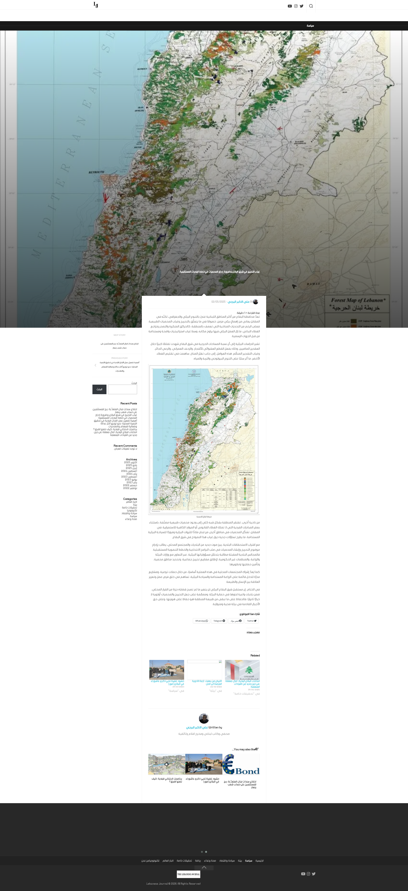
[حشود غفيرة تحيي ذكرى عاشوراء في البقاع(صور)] (166, 670)
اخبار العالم (131, 502)
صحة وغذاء (131, 519)
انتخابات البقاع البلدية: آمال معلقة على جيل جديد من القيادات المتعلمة (242, 684)
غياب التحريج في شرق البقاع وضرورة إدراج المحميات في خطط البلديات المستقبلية (116, 416)
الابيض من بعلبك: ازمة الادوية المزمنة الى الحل (207, 682)
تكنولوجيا (154, 860)
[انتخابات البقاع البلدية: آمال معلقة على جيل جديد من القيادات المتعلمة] (242, 670)
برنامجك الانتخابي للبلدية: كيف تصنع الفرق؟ (167, 780)
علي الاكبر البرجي (239, 301)
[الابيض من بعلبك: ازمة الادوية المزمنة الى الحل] (204, 670)
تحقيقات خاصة (184, 860)
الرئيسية (259, 860)
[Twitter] (301, 6)
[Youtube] (290, 6)
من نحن (145, 860)
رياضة (198, 860)
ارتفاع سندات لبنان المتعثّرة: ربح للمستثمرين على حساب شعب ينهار (240, 784)
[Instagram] (296, 6)
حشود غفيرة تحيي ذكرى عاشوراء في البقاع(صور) (167, 682)
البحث (134, 383)
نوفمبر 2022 (130, 488)
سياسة (310, 25)
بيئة (240, 860)
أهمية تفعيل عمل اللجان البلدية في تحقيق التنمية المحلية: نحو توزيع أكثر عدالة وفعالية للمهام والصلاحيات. (115, 423)
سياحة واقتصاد (129, 513)
